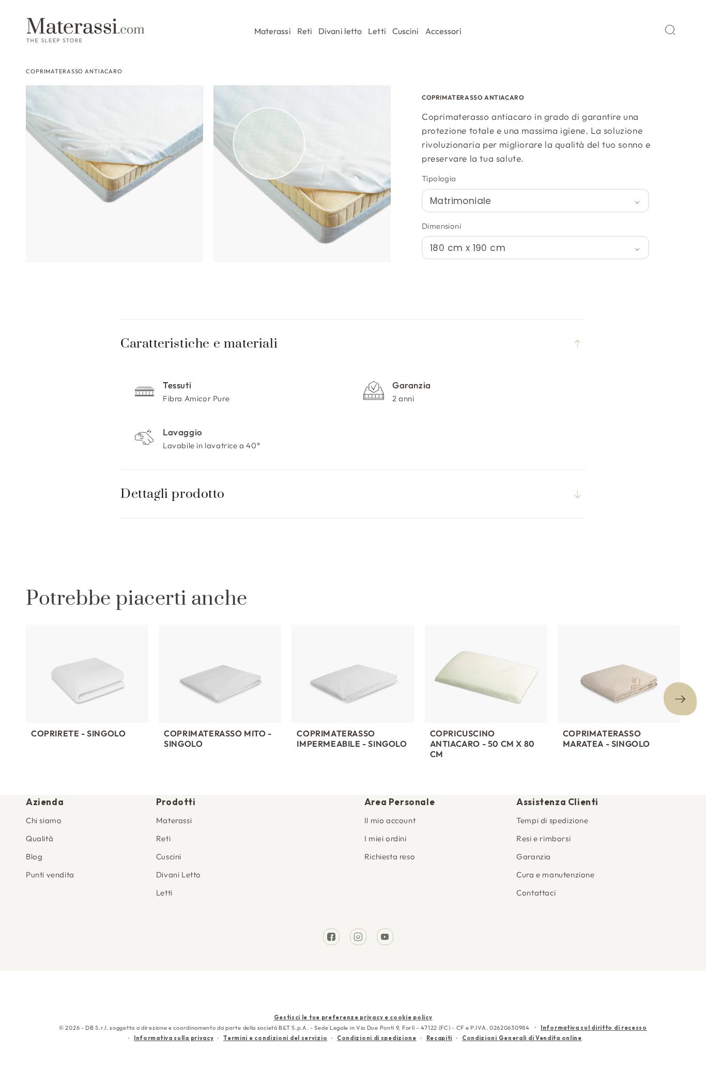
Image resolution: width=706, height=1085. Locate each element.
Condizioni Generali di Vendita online (522, 1038)
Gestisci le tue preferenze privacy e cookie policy (353, 1017)
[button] (272, 29)
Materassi (174, 820)
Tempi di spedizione (552, 820)
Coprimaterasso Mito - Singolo (218, 738)
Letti (164, 893)
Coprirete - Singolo (78, 733)
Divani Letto (178, 874)
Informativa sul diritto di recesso (594, 1027)
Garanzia (533, 856)
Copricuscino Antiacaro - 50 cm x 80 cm (482, 743)
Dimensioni (441, 226)
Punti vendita (50, 874)
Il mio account (390, 820)
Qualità (39, 838)
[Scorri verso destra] (680, 698)
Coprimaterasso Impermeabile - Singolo (352, 738)
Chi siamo (44, 820)
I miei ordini (385, 838)
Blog (34, 856)
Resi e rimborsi (543, 838)
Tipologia (439, 178)
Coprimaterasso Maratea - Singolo (606, 738)
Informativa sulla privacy (174, 1038)
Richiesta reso (389, 856)
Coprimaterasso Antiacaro (74, 71)
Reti (163, 838)
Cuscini (168, 856)
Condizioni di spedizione (377, 1038)
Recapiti (439, 1038)
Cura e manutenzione (555, 874)
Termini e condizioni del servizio (275, 1038)
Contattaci (536, 893)
